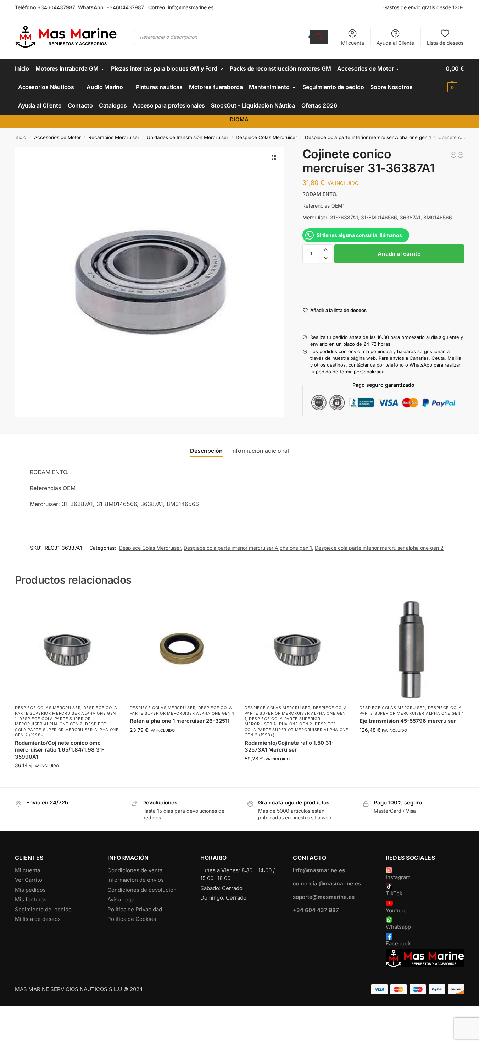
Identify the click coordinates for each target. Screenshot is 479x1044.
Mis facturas (30, 899)
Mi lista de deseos (38, 919)
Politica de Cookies (131, 919)
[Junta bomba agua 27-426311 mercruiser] (453, 154)
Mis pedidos (30, 889)
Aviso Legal (121, 899)
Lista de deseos (445, 43)
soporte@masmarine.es (324, 897)
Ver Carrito (28, 880)
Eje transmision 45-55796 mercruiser (408, 721)
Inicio (20, 137)
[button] (455, 77)
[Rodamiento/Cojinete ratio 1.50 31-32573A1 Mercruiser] (297, 649)
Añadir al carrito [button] (67, 780)
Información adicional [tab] (260, 450)
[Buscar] (319, 37)
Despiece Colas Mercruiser (266, 137)
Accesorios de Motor (57, 137)
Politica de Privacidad (134, 909)
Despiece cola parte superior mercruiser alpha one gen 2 (53, 721)
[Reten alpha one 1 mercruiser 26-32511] (182, 649)
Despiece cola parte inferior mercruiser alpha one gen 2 (379, 548)
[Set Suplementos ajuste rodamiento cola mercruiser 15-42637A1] (460, 154)
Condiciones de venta (134, 870)
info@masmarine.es (190, 7)
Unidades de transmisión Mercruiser (187, 137)
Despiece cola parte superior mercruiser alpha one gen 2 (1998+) (67, 729)
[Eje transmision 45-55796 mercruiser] (412, 649)
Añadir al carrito (399, 253)
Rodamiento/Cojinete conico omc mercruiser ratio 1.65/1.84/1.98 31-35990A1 (59, 750)
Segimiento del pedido (43, 909)
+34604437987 (56, 7)
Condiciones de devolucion (142, 889)
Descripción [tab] (206, 450)
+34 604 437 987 (316, 910)
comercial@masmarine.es (327, 883)
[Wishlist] (108, 607)
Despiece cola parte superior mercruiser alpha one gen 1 (66, 713)
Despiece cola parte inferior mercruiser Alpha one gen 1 (368, 137)
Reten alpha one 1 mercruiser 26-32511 (179, 721)
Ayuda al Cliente (395, 43)
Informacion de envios (135, 880)
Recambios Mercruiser (113, 137)
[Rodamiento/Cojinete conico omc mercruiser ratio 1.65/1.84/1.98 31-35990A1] (67, 649)
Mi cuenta (352, 43)
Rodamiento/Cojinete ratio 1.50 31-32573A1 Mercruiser (289, 746)
